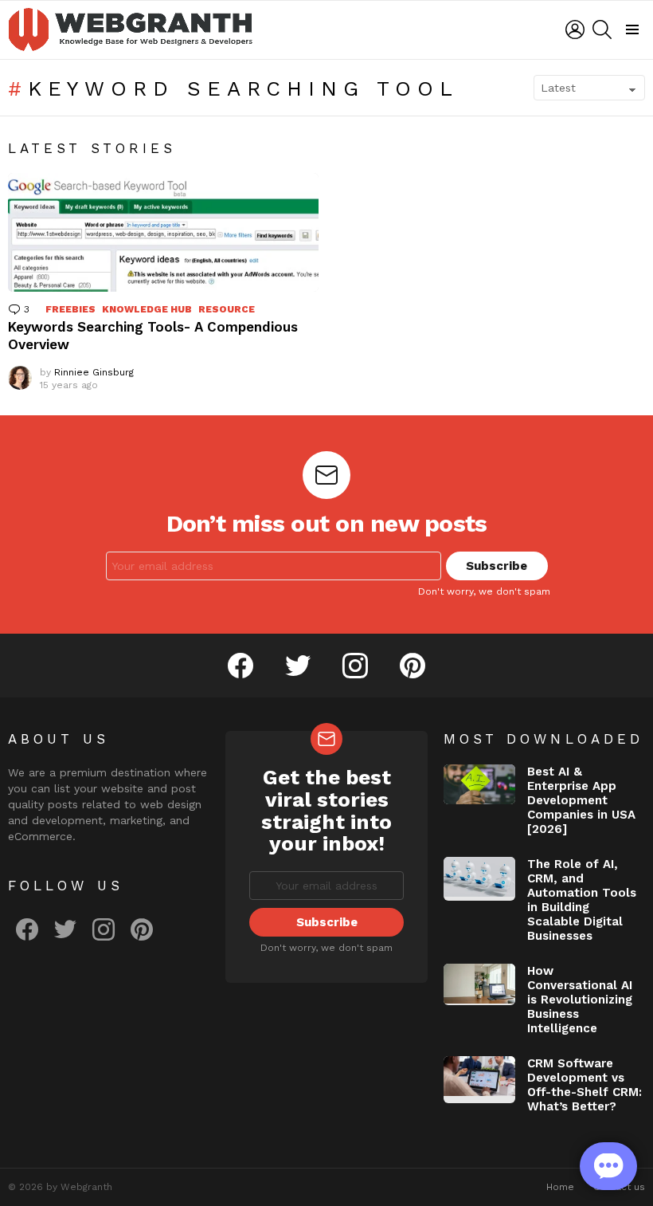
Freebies (70, 309)
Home (560, 1186)
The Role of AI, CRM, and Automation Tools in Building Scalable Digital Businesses (581, 900)
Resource (226, 309)
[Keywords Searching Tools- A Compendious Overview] (163, 232)
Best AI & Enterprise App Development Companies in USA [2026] (581, 800)
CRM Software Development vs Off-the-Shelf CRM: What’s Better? (584, 1085)
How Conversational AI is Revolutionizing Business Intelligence (579, 999)
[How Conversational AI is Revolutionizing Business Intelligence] (479, 984)
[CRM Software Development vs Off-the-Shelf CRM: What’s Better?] (479, 1080)
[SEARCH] (602, 29)
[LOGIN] (575, 29)
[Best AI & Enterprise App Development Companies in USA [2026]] (479, 784)
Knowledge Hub (147, 309)
